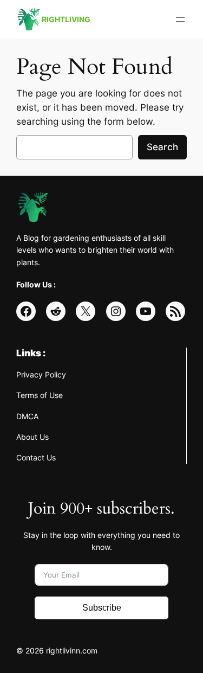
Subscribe (101, 607)
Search (162, 147)
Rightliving (66, 19)
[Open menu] (180, 19)
